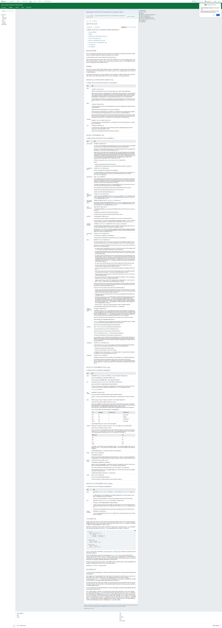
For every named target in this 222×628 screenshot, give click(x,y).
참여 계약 (115, 12)
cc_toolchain (97, 322)
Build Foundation (89, 12)
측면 (94, 145)
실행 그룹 (107, 198)
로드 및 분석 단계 (115, 555)
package (102, 220)
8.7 (133, 27)
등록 (120, 12)
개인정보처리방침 (23, 625)
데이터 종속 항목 (123, 96)
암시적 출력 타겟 (92, 46)
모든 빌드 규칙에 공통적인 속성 (95, 38)
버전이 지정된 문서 (47, 1)
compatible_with (117, 237)
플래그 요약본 (29, 7)
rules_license (102, 229)
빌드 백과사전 (3, 7)
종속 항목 (121, 117)
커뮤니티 (39, 1)
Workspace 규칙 (97, 321)
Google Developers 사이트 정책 (98, 606)
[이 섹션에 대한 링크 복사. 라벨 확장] (93, 66)
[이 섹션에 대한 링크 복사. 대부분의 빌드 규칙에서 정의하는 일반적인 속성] (114, 80)
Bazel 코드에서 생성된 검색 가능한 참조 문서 (12, 5)
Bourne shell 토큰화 (92, 32)
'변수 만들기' (105, 375)
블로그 (18, 615)
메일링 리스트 (107, 12)
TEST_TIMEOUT (104, 450)
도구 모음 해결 (103, 204)
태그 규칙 (118, 306)
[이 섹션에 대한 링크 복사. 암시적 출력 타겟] (97, 569)
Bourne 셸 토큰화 (113, 375)
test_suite (108, 333)
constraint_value (106, 310)
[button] (8, 15)
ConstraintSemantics (98, 174)
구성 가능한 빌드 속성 (96, 565)
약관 (17, 625)
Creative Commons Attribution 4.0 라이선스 (105, 605)
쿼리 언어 (17, 7)
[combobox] (197, 1)
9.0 (131, 27)
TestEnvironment (94, 389)
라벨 (92, 89)
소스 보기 (97, 27)
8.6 (135, 27)
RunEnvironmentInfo (117, 387)
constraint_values (116, 196)
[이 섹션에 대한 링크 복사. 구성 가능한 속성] (97, 519)
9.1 (129, 27)
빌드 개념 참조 (112, 599)
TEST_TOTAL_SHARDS (116, 467)
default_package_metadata (118, 223)
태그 (98, 149)
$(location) (100, 375)
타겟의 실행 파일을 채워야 (129, 100)
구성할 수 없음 (98, 120)
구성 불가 (98, 176)
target (118, 70)
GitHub (215, 1)
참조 (30, 1)
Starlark (106, 243)
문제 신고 (89, 27)
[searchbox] (7, 11)
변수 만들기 (105, 344)
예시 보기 (131, 221)
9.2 (127, 27)
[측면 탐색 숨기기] (14, 626)
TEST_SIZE (103, 423)
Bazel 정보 (12, 1)
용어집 (23, 7)
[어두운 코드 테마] (135, 530)
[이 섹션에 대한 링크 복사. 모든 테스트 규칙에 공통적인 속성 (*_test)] (111, 367)
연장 (35, 1)
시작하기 (18, 1)
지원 (120, 615)
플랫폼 (112, 324)
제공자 (101, 150)
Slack (120, 618)
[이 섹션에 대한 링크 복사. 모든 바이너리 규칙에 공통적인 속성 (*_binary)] (114, 483)
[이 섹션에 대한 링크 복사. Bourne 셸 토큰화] (97, 51)
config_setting (97, 311)
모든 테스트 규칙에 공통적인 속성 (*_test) (97, 40)
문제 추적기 (121, 617)
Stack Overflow (122, 620)
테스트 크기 (98, 431)
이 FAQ (110, 559)
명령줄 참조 (11, 7)
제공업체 (108, 109)
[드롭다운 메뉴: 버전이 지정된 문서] (52, 1)
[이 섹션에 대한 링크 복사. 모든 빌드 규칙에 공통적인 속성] (105, 135)
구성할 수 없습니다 (110, 200)
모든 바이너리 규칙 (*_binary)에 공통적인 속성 (98, 42)
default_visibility (98, 360)
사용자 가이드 (24, 1)
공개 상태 (124, 357)
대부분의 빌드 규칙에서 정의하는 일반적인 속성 (98, 36)
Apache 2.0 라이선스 (129, 605)
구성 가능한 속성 (92, 44)
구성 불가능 (98, 326)
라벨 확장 (90, 34)
